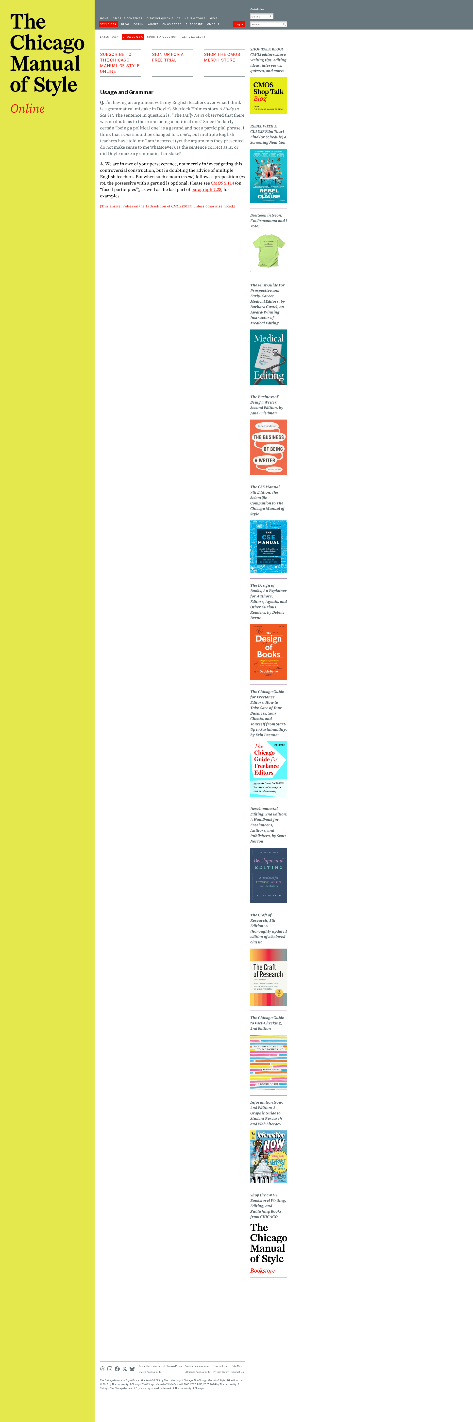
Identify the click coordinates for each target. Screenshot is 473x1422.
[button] (270, 16)
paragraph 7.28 (206, 189)
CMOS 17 (213, 24)
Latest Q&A (109, 36)
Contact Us (238, 1371)
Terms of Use (220, 1365)
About (153, 24)
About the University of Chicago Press (160, 1365)
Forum (139, 24)
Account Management (197, 1365)
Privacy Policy (221, 1371)
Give (213, 18)
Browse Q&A (133, 36)
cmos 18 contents (127, 18)
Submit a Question (162, 36)
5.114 (222, 183)
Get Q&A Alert (193, 36)
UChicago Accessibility (197, 1371)
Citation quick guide (163, 18)
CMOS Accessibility (150, 1371)
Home (104, 18)
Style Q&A (108, 24)
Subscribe (194, 24)
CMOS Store (172, 24)
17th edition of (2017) (169, 206)
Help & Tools (195, 18)
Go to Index (257, 9)
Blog (125, 24)
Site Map (237, 1365)
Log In (239, 24)
